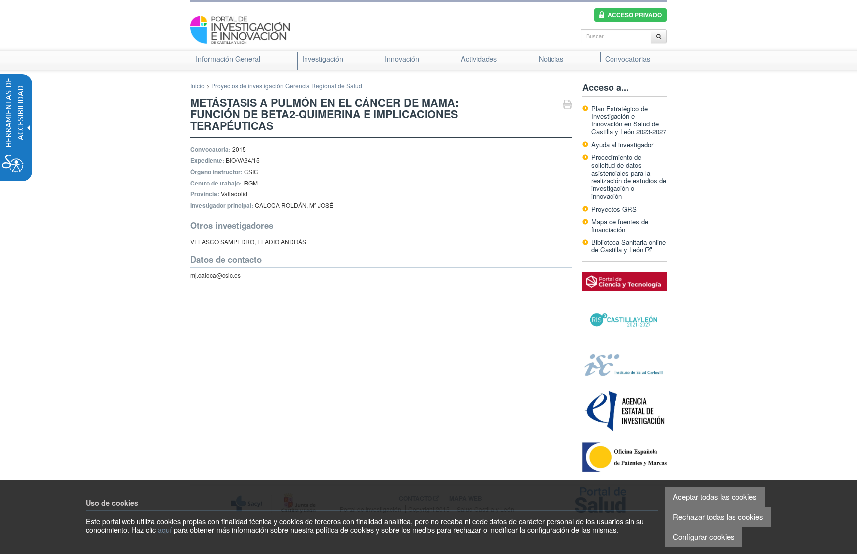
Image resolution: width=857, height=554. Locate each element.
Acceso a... (605, 87)
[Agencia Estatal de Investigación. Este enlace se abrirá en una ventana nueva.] (624, 410)
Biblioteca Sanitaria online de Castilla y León (628, 245)
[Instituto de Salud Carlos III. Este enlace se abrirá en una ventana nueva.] (624, 364)
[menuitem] (228, 58)
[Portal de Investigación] (240, 29)
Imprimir (567, 105)
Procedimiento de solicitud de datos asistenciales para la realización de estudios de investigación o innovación (628, 176)
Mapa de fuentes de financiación (619, 225)
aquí (165, 529)
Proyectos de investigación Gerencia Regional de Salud (286, 85)
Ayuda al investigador (622, 144)
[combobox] (616, 36)
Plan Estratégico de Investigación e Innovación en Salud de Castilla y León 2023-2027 (628, 120)
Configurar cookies (704, 536)
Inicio (197, 85)
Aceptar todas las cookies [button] (715, 497)
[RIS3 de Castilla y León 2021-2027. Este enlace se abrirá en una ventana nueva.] (624, 320)
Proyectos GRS (614, 209)
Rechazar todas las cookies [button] (718, 516)
